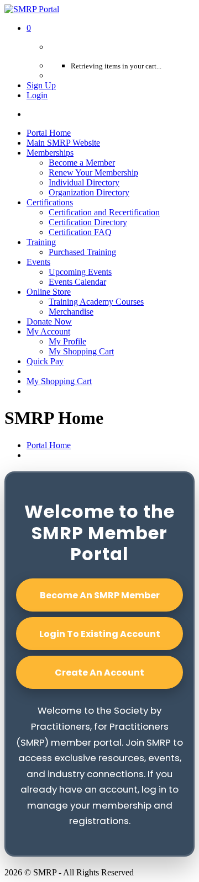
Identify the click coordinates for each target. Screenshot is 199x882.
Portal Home (49, 445)
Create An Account (99, 672)
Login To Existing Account (99, 634)
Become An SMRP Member (100, 595)
